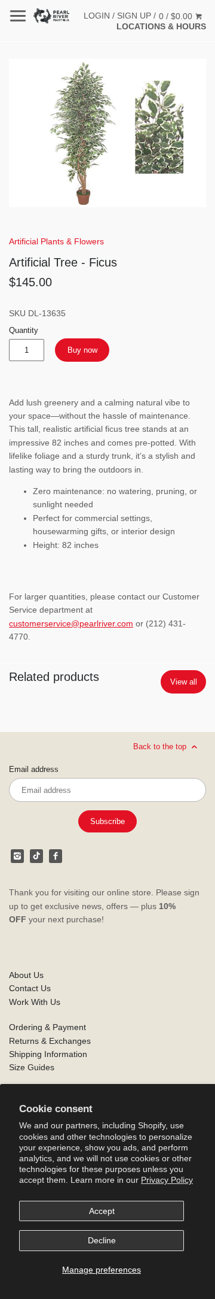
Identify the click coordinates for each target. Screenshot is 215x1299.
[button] (107, 133)
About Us (26, 975)
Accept (102, 1211)
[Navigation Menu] (18, 16)
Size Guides (31, 1067)
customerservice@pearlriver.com (71, 623)
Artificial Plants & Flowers (56, 241)
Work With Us (34, 1002)
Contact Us (30, 988)
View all (183, 681)
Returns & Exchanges (50, 1041)
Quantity (23, 330)
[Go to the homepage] (51, 15)
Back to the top (161, 746)
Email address (34, 769)
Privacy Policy (167, 1180)
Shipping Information (48, 1054)
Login (97, 15)
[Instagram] (17, 855)
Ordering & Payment (47, 1027)
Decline (102, 1240)
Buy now (82, 350)
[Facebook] (55, 855)
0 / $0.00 (177, 16)
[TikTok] (36, 855)
